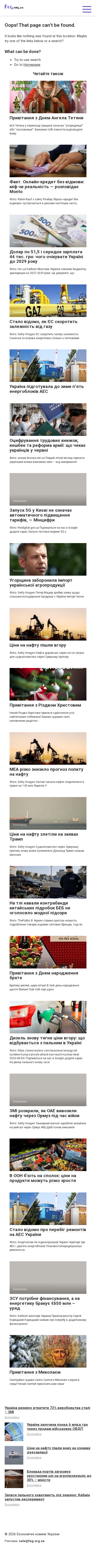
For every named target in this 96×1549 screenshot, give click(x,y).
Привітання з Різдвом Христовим (45, 705)
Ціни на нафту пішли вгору (38, 645)
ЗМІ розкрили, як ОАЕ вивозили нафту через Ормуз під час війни (44, 1113)
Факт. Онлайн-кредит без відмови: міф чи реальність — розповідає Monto (47, 186)
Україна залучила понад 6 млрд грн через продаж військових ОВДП (57, 1426)
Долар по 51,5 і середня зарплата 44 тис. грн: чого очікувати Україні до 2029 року (46, 256)
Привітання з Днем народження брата (44, 975)
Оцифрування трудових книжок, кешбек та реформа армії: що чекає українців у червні (48, 445)
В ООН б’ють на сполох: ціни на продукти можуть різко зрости (43, 1178)
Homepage (32, 65)
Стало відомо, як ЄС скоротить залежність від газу (44, 324)
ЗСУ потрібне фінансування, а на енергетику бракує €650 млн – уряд (45, 1303)
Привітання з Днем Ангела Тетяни (46, 117)
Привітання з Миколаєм (35, 1372)
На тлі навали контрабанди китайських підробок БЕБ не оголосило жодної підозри (40, 907)
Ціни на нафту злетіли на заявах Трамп (44, 836)
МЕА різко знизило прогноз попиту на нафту (46, 772)
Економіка (12, 1417)
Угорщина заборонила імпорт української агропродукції (41, 583)
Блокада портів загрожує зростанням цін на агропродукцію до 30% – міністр (59, 1475)
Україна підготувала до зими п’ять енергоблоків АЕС (47, 389)
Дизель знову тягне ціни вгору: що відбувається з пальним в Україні (47, 1040)
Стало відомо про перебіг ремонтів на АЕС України (48, 1232)
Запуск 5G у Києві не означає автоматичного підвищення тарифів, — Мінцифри (41, 515)
